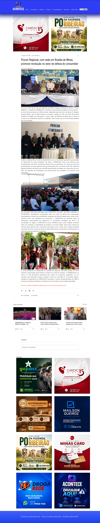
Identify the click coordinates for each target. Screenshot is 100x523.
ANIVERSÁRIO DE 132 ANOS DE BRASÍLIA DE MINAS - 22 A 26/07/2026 (23, 323)
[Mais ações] (78, 55)
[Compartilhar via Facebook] (22, 290)
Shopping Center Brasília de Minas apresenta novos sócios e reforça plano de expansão (74, 323)
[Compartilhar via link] (33, 290)
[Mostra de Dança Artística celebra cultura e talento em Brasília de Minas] (50, 313)
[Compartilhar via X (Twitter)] (25, 290)
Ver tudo (84, 304)
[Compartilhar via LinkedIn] (29, 290)
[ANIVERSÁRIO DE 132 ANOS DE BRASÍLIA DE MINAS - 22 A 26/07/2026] (24, 313)
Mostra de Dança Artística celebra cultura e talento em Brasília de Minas (50, 323)
